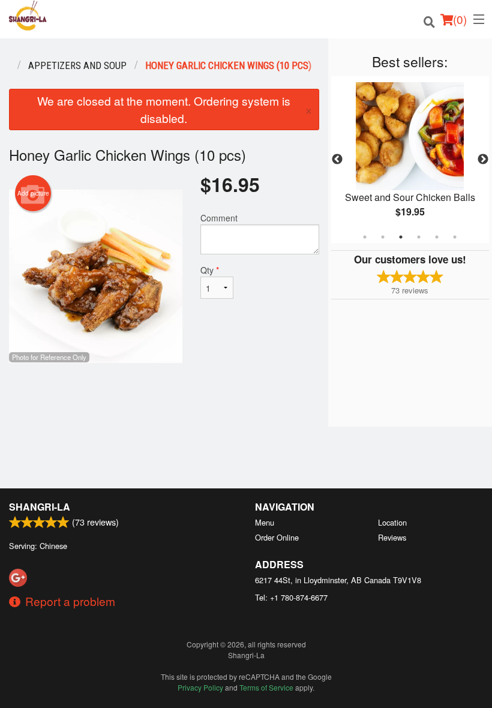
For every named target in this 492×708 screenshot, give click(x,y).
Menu (264, 522)
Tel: (291, 597)
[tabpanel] (410, 159)
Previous (337, 160)
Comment (219, 218)
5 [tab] (437, 237)
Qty (209, 270)
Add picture (33, 193)
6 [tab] (455, 237)
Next (483, 160)
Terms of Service (266, 687)
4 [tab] (419, 237)
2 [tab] (383, 237)
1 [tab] (365, 237)
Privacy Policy (200, 687)
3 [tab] (401, 237)
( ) (460, 19)
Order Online (277, 537)
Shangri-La (39, 507)
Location (392, 522)
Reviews (392, 537)
